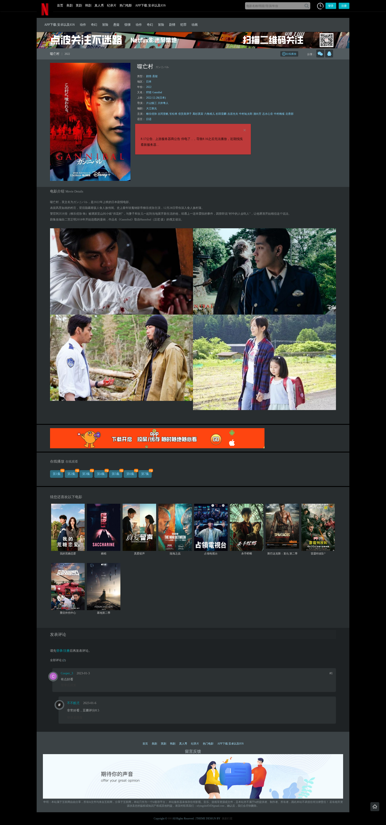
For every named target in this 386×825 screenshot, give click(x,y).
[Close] (244, 130)
